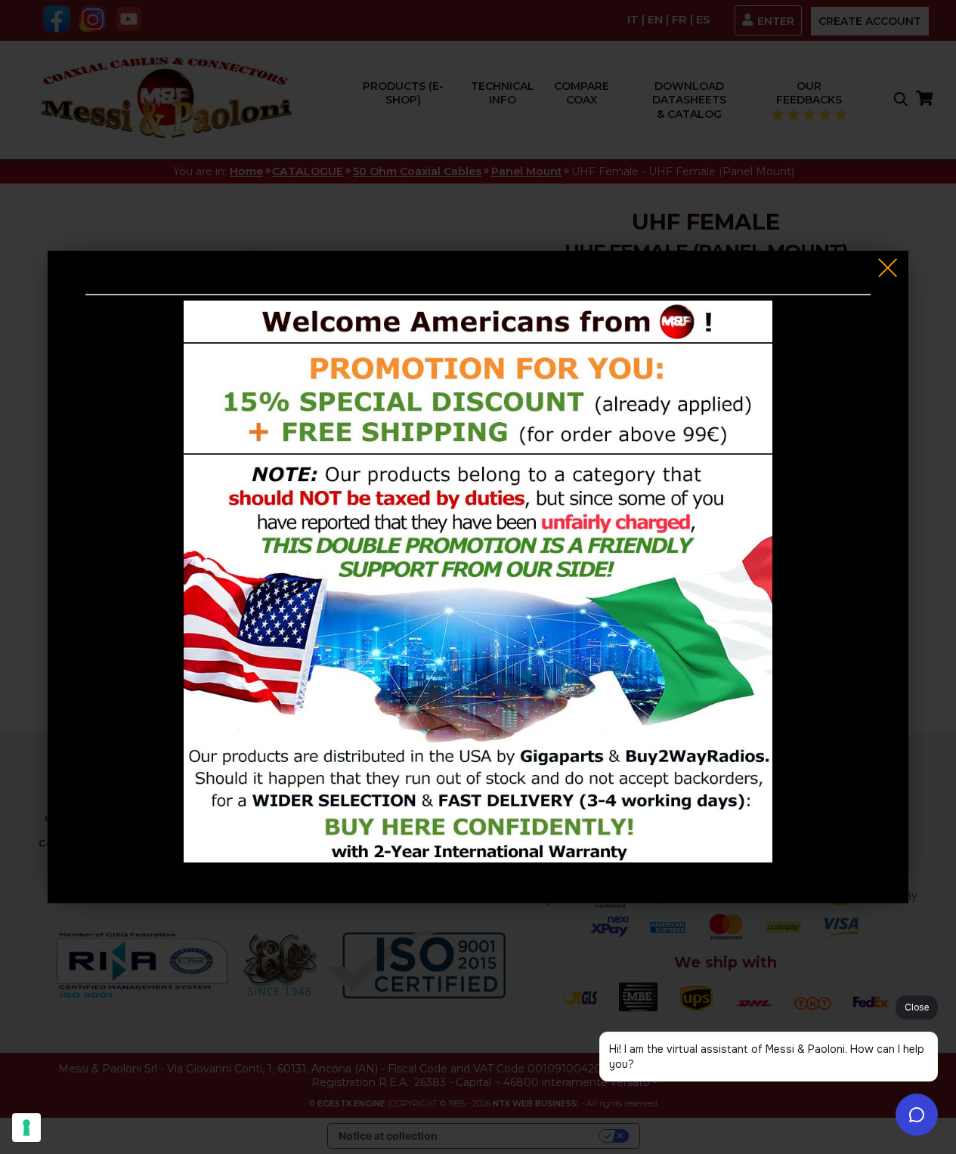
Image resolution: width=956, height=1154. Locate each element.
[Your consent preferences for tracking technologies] (26, 1127)
